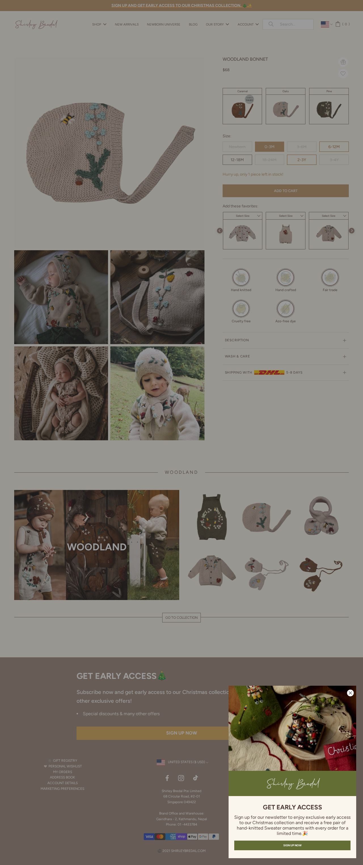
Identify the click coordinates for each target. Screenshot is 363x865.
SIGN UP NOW (292, 845)
